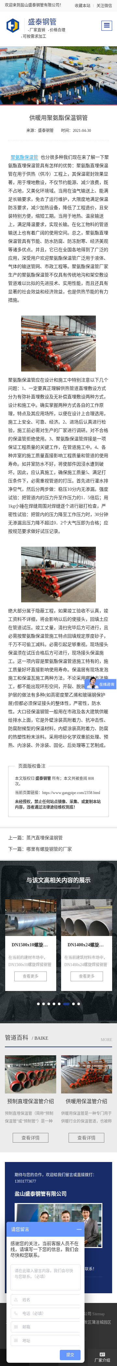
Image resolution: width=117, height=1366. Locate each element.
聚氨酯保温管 (24, 157)
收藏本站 (82, 6)
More (106, 1040)
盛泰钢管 (42, 22)
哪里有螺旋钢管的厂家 (49, 849)
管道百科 (16, 1038)
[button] (38, 1004)
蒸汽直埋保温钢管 (44, 837)
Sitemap (98, 1314)
